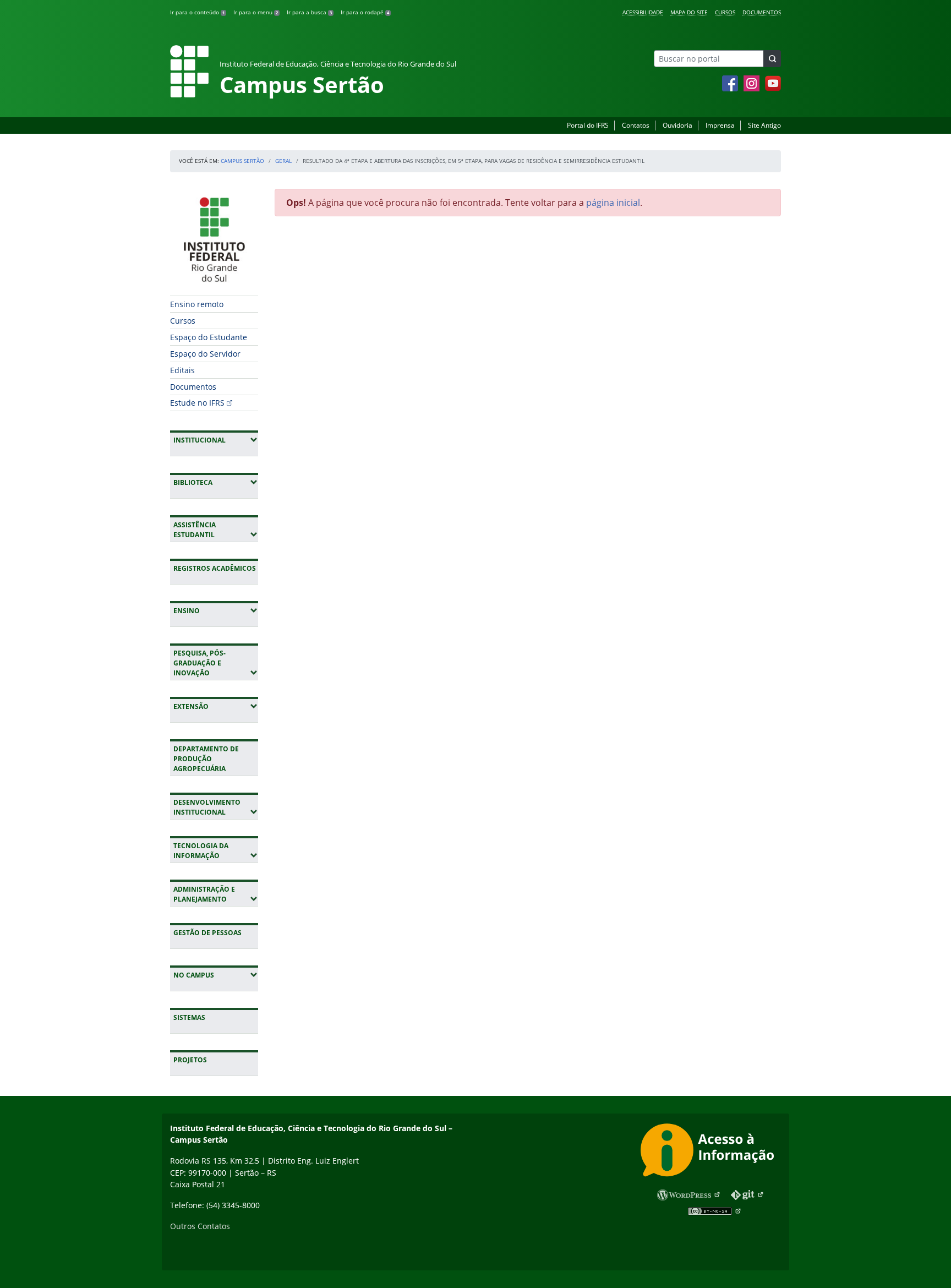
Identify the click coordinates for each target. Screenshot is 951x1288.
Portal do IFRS (588, 125)
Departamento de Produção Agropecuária (206, 758)
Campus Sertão (242, 161)
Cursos (725, 12)
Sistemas (189, 1017)
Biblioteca (215, 482)
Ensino (215, 610)
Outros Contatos (200, 1226)
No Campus (215, 975)
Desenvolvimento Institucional (215, 807)
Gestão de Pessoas (207, 932)
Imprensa (720, 125)
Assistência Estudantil (215, 529)
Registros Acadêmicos (214, 568)
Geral (283, 161)
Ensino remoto (196, 304)
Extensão (215, 706)
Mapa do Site (689, 12)
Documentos (761, 12)
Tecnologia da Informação (215, 850)
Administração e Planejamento (215, 894)
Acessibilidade (642, 12)
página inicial (613, 203)
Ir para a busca (309, 12)
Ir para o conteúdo (197, 12)
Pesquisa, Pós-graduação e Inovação (215, 663)
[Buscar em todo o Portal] (772, 58)
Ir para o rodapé (365, 12)
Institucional (215, 440)
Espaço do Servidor (205, 353)
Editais (182, 370)
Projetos (190, 1060)
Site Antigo (764, 125)
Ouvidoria (677, 125)
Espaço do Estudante (208, 337)
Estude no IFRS (197, 402)
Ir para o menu (255, 12)
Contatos (635, 125)
